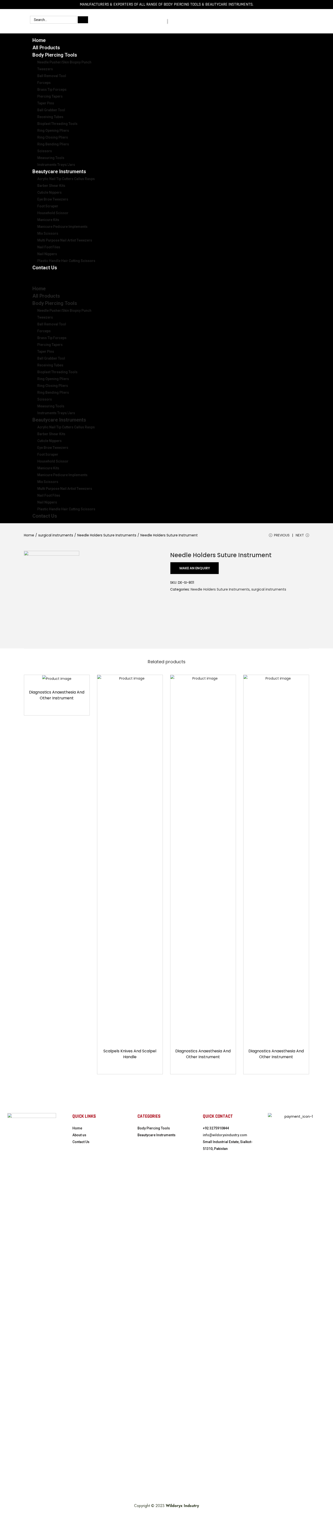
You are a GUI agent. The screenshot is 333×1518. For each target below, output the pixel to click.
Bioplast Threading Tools (57, 124)
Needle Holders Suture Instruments (106, 535)
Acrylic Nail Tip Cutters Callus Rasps (66, 179)
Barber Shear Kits (51, 186)
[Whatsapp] (232, 21)
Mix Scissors (47, 233)
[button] (166, 278)
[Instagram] (246, 21)
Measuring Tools (50, 158)
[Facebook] (261, 21)
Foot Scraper (47, 206)
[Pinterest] (290, 21)
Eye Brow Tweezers (52, 199)
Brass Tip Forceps (52, 89)
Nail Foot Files (48, 247)
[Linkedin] (276, 21)
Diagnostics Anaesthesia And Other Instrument (56, 695)
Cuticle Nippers (49, 192)
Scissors (44, 151)
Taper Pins (45, 103)
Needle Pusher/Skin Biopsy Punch (64, 62)
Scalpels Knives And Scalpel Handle (129, 1054)
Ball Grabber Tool (51, 110)
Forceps (44, 83)
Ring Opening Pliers (53, 130)
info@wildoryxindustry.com (225, 1135)
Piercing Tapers (50, 96)
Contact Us (44, 268)
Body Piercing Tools (54, 55)
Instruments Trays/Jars (56, 413)
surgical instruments (55, 535)
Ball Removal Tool (51, 76)
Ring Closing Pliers (52, 137)
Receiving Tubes (50, 117)
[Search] (83, 19)
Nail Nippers (47, 254)
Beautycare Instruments (59, 171)
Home (39, 289)
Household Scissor (53, 213)
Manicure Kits (48, 220)
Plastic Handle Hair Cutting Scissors (66, 261)
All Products (46, 296)
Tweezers (45, 69)
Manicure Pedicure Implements (62, 227)
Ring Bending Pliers (53, 144)
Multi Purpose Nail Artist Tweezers (64, 240)
